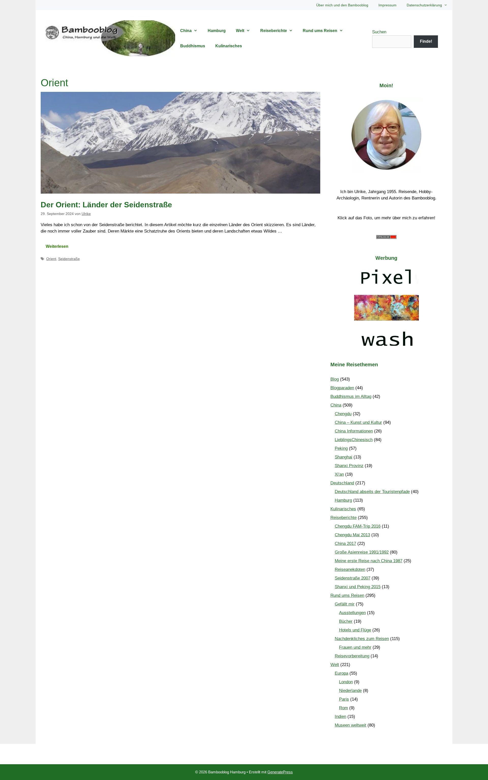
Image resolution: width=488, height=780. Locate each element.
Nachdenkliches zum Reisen (362, 638)
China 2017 (345, 543)
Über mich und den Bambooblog (342, 5)
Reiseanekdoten (350, 569)
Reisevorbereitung (352, 656)
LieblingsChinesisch (354, 439)
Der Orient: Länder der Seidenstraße (106, 204)
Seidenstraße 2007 (352, 578)
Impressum (387, 5)
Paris (344, 699)
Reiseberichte (273, 30)
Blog (334, 379)
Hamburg (217, 30)
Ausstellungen (352, 612)
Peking (341, 448)
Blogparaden (342, 387)
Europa (341, 673)
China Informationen (354, 431)
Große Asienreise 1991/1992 (362, 552)
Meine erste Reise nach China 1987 (368, 560)
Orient (51, 259)
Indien (340, 716)
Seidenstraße (69, 259)
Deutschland (342, 483)
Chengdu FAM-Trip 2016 (357, 526)
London (346, 682)
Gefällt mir (345, 604)
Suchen (379, 32)
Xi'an (339, 474)
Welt (240, 30)
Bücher (346, 621)
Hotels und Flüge (355, 630)
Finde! (426, 41)
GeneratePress (280, 772)
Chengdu (343, 413)
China (186, 30)
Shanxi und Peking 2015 (357, 586)
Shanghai (343, 457)
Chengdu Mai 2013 (352, 534)
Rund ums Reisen (320, 30)
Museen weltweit (350, 725)
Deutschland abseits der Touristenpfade (372, 491)
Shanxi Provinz (349, 465)
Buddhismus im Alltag (350, 396)
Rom (343, 707)
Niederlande (350, 690)
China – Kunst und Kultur (358, 422)
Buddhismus (192, 46)
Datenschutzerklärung (424, 5)
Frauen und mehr (355, 647)
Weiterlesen (57, 246)
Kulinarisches (228, 46)
